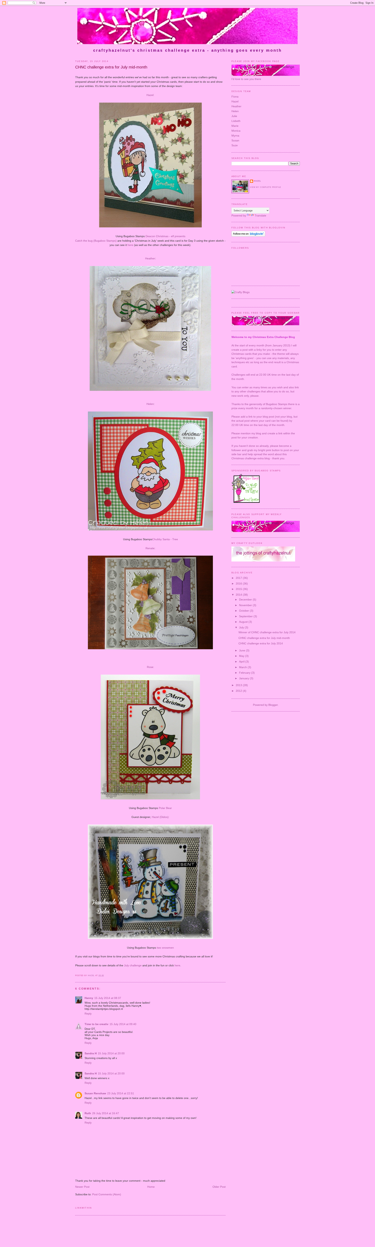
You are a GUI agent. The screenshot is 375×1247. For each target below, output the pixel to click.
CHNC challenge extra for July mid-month (264, 637)
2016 (239, 583)
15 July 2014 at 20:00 (111, 1053)
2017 (239, 577)
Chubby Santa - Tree (165, 539)
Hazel (234, 101)
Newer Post (82, 1186)
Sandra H (91, 1053)
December (246, 599)
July (242, 627)
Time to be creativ (96, 1024)
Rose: (150, 667)
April (242, 661)
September (246, 616)
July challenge (133, 965)
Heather (150, 258)
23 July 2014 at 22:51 (120, 1093)
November (246, 605)
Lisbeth (235, 120)
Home (151, 1186)
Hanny (89, 998)
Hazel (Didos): (160, 817)
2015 (239, 589)
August (243, 621)
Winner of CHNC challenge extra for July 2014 (267, 632)
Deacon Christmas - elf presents (165, 236)
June (242, 650)
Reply (88, 1013)
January (244, 678)
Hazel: (150, 95)
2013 (239, 685)
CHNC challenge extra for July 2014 (260, 643)
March (243, 667)
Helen (150, 403)
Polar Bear (165, 808)
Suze (234, 145)
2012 (239, 690)
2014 (239, 594)
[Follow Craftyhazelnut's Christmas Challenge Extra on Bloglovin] (248, 235)
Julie (234, 116)
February (245, 672)
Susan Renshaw (95, 1093)
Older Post (219, 1186)
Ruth (88, 1113)
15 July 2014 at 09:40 (123, 1024)
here (130, 245)
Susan (235, 140)
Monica (235, 130)
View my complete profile (265, 187)
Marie (234, 125)
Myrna (235, 135)
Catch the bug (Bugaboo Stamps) (96, 240)
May (242, 655)
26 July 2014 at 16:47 (105, 1113)
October (244, 610)
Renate (150, 548)
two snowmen (165, 947)
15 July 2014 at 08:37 (107, 998)
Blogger (273, 704)
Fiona (234, 96)
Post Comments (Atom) (106, 1194)
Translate (260, 215)
